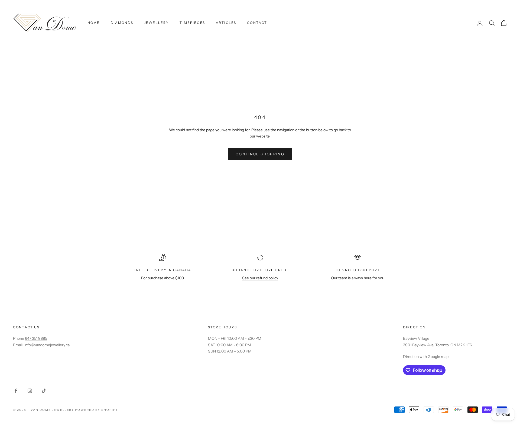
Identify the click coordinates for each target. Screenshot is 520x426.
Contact (257, 23)
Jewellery (156, 23)
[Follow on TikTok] (44, 390)
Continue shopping (260, 154)
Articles (226, 23)
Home (93, 23)
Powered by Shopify (96, 410)
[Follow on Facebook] (15, 390)
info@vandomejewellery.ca (47, 344)
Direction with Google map (425, 356)
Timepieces (192, 23)
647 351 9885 (36, 338)
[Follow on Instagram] (29, 390)
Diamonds (122, 23)
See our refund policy (260, 278)
